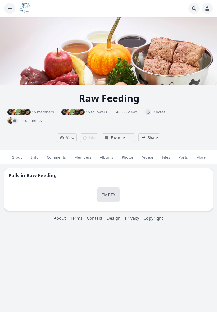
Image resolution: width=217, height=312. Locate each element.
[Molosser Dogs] (25, 8)
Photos (128, 157)
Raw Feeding (41, 175)
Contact (94, 218)
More (201, 157)
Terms (76, 218)
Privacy (132, 218)
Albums (106, 157)
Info (34, 157)
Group (17, 157)
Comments (56, 157)
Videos (148, 157)
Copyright (153, 218)
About (60, 218)
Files (166, 157)
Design (114, 218)
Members (82, 157)
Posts (183, 157)
